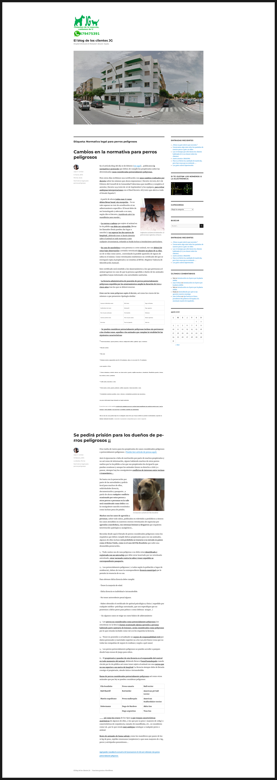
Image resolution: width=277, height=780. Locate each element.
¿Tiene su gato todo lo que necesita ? (185, 145)
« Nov (178, 345)
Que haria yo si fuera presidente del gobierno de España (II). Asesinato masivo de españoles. (186, 299)
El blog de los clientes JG (93, 40)
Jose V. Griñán (79, 172)
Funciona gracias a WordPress (102, 770)
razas (80, 178)
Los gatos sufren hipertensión (183, 165)
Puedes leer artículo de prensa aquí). (141, 452)
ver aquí (137, 166)
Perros (76, 178)
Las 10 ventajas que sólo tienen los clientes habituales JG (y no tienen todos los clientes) (187, 154)
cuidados (77, 461)
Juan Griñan (177, 283)
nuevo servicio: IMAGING (181, 159)
